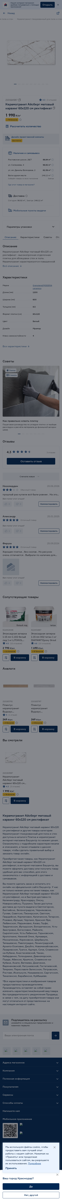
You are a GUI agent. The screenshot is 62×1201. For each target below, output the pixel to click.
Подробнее (34, 1163)
